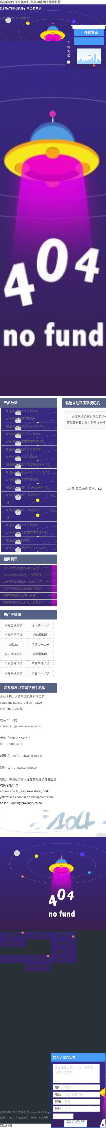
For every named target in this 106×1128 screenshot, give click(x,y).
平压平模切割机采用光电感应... (23, 568)
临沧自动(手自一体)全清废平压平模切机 (30, 513)
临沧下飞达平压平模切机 (22, 525)
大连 (34, 1118)
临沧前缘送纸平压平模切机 (24, 434)
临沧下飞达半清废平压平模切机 (27, 548)
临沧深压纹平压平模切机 (22, 480)
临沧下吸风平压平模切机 (22, 457)
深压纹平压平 (40, 625)
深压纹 (13, 644)
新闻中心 (62, 959)
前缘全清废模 (13, 625)
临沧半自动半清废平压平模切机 (27, 533)
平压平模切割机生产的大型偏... (23, 575)
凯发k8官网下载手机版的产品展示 (65, 943)
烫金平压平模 (40, 673)
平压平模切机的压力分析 (19, 596)
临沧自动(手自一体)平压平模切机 (28, 487)
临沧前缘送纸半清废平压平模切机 (28, 464)
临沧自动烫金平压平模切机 (24, 449)
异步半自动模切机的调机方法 (22, 582)
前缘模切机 (40, 654)
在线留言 (91, 32)
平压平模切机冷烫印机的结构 (22, 589)
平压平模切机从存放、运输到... (23, 602)
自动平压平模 (13, 635)
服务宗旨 (11, 959)
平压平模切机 (40, 664)
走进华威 (37, 935)
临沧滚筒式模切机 (18, 540)
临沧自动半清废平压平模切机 (25, 426)
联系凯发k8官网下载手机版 (40, 963)
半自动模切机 (13, 664)
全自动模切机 (13, 654)
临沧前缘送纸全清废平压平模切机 (28, 472)
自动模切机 (40, 635)
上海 (40, 1118)
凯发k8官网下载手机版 (15, 18)
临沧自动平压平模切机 (21, 419)
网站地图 (6, 1126)
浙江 (47, 1118)
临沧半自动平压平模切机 (22, 411)
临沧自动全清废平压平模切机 (25, 442)
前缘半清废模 (13, 673)
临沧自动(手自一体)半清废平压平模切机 (30, 498)
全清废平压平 (40, 644)
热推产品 (6, 1118)
